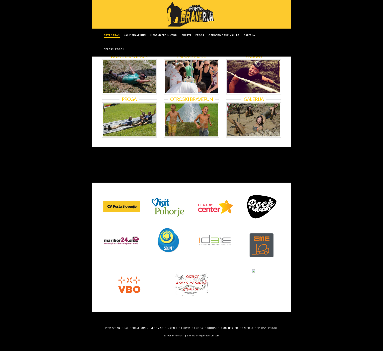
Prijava (186, 328)
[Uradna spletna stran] (191, 14)
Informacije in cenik (163, 328)
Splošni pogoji (267, 328)
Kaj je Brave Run (135, 328)
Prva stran (112, 328)
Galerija (247, 328)
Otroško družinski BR (222, 328)
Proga (198, 328)
